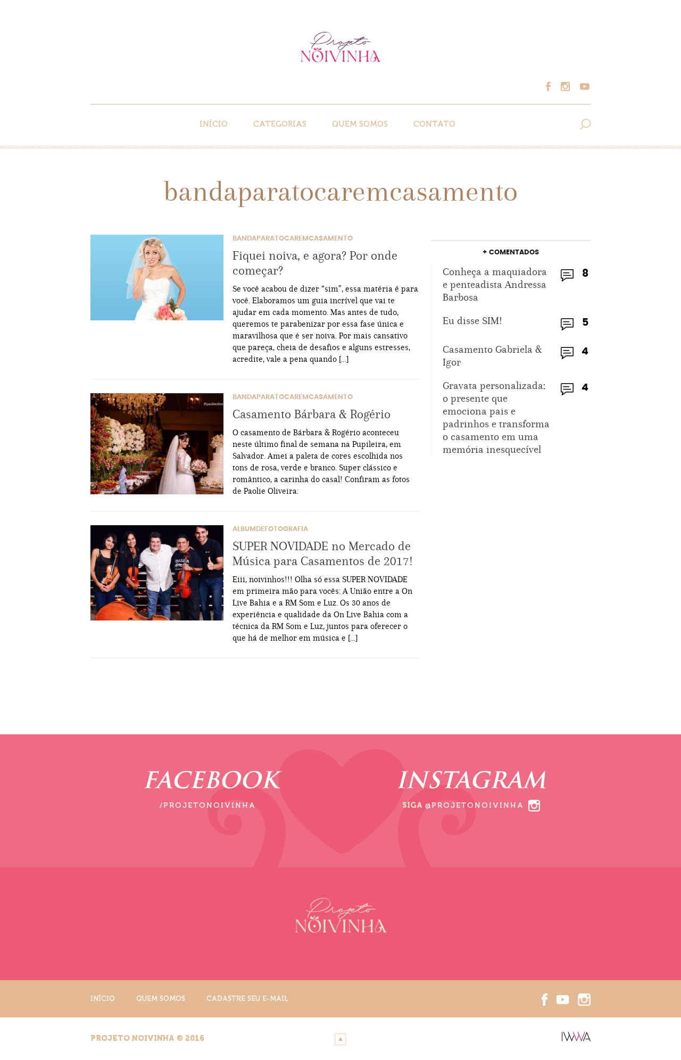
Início (214, 124)
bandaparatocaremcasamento (292, 238)
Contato (434, 124)
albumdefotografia (270, 529)
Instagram (568, 86)
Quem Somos (360, 124)
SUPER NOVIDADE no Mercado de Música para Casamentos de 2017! (322, 553)
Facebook (553, 86)
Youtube (583, 86)
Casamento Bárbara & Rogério (311, 414)
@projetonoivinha (474, 805)
